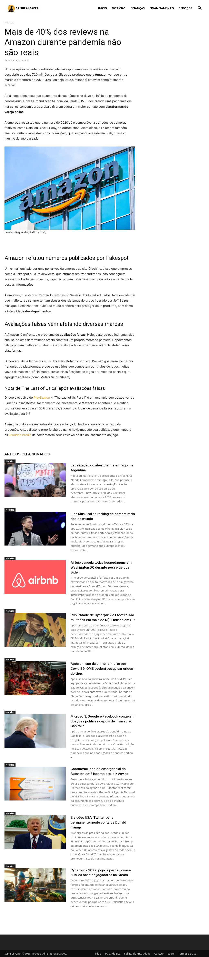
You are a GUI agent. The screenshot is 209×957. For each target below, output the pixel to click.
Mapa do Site (112, 953)
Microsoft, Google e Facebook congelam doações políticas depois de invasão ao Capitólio (103, 721)
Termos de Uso (187, 953)
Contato (159, 953)
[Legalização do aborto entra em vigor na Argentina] (35, 480)
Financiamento (162, 8)
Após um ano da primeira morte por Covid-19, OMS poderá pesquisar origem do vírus (102, 668)
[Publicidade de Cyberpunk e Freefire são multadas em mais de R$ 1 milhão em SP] (35, 630)
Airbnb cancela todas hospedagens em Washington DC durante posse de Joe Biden (101, 567)
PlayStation (42, 397)
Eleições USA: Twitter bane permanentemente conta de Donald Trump (98, 822)
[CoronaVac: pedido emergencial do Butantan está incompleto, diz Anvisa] (35, 783)
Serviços (185, 8)
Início (102, 8)
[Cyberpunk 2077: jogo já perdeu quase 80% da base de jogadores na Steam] (35, 885)
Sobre (171, 953)
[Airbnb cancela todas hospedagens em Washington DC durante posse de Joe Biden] (35, 577)
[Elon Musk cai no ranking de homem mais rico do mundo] (35, 529)
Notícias (119, 8)
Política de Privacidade (137, 953)
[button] (200, 8)
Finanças (137, 8)
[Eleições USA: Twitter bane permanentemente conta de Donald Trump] (35, 832)
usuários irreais (20, 435)
